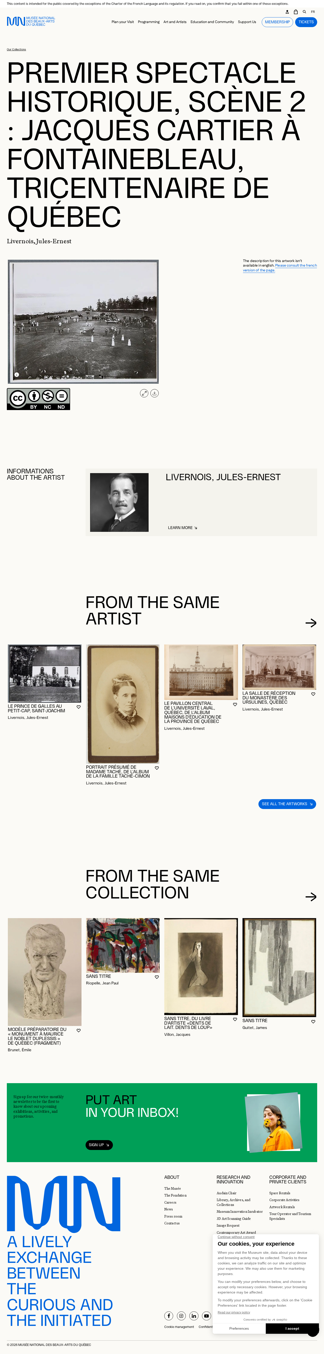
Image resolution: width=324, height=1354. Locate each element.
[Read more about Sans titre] (123, 945)
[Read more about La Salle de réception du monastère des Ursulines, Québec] (279, 667)
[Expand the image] (144, 393)
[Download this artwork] (154, 393)
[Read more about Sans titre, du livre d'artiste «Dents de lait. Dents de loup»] (201, 966)
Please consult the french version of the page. (280, 268)
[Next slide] (311, 623)
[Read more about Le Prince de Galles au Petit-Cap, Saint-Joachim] (45, 673)
